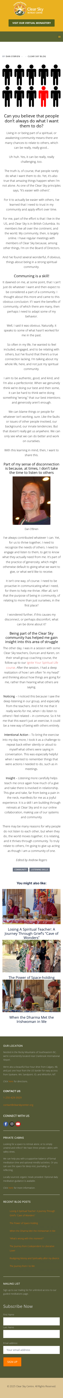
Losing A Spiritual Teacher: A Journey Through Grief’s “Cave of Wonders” (31, 933)
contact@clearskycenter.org (18, 1104)
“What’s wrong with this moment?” (27, 1238)
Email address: (10, 1343)
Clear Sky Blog (37, 56)
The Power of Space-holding (32, 977)
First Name (8, 1314)
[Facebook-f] (5, 1124)
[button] (59, 37)
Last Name (8, 1327)
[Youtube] (18, 1124)
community (20, 869)
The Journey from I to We (22, 1266)
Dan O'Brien (13, 56)
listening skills (39, 869)
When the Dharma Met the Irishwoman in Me (31, 1019)
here (11, 1081)
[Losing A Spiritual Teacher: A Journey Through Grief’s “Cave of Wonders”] (31, 906)
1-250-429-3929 (12, 1097)
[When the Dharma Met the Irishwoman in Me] (31, 995)
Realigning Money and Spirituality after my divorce (34, 1258)
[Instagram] (11, 1124)
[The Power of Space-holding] (31, 956)
